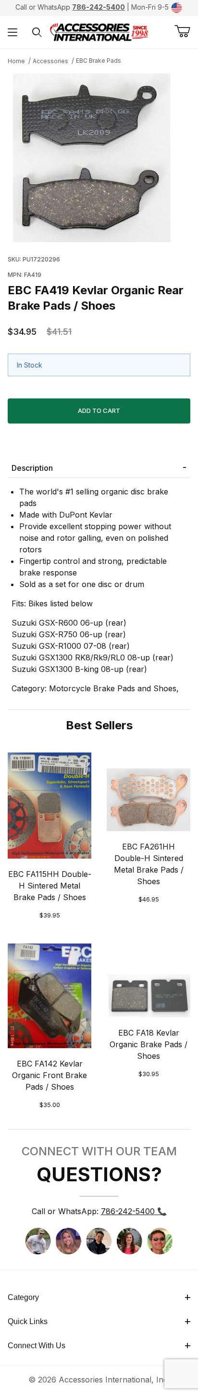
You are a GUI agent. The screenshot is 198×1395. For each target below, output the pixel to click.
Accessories (50, 61)
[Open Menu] (12, 32)
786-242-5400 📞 (134, 1211)
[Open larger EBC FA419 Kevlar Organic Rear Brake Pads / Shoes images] (99, 157)
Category (23, 1297)
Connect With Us (36, 1345)
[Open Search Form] (37, 32)
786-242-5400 (98, 7)
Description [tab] (32, 468)
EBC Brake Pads (98, 60)
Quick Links (28, 1321)
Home (16, 61)
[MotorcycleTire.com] (99, 31)
